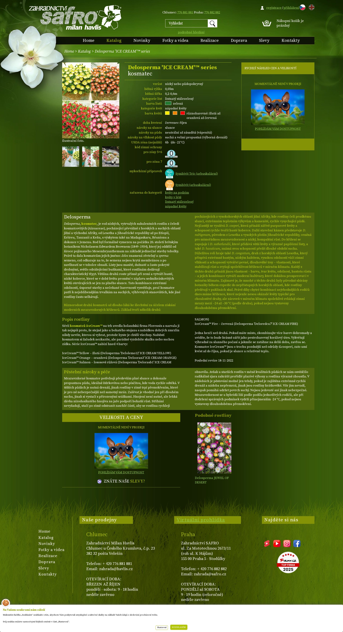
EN (311, 7)
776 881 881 (185, 12)
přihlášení (291, 8)
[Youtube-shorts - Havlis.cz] (267, 546)
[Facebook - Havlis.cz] (297, 546)
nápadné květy (176, 206)
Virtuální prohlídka (201, 520)
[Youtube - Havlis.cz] (277, 546)
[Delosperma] (214, 447)
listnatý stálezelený (179, 202)
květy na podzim (177, 193)
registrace (274, 8)
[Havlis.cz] (75, 17)
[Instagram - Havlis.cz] (287, 546)
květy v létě (173, 197)
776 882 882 (212, 12)
